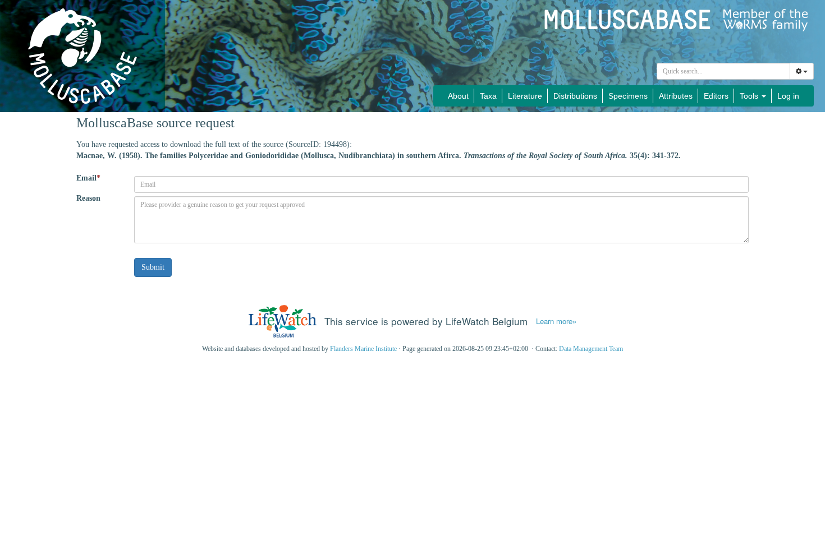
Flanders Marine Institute (363, 349)
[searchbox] (723, 71)
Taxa (488, 95)
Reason (88, 198)
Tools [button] (750, 95)
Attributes (676, 95)
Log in (788, 95)
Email (88, 178)
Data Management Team (591, 349)
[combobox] (723, 71)
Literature (525, 95)
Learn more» (556, 321)
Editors (716, 95)
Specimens (628, 95)
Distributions (575, 95)
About (458, 95)
